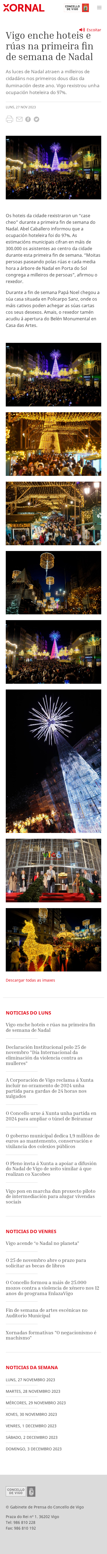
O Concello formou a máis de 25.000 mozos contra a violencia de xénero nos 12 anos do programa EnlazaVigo (52, 1287)
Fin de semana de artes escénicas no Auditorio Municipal (47, 1312)
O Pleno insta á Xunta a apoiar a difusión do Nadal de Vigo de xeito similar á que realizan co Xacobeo (51, 1168)
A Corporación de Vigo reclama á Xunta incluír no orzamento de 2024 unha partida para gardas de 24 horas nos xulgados (50, 1088)
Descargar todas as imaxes (30, 980)
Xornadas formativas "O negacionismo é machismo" (51, 1335)
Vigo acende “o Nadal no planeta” (42, 1243)
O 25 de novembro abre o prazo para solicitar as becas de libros (46, 1262)
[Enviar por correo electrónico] (19, 120)
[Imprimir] (9, 119)
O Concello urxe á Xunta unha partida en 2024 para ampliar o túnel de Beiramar (51, 1115)
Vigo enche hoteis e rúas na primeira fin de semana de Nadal (50, 1027)
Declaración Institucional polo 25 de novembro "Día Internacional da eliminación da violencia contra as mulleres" (46, 1055)
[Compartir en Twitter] (36, 120)
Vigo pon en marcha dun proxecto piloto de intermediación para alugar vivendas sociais (50, 1196)
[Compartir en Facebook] (28, 120)
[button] (99, 7)
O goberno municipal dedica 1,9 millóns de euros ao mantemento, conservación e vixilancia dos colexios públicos (53, 1141)
